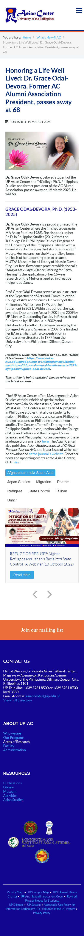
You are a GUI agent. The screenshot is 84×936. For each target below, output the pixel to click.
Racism (63, 482)
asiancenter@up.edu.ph (43, 696)
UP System (34, 904)
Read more (21, 575)
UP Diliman (16, 904)
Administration (14, 750)
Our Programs (13, 737)
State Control (39, 491)
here (45, 441)
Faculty (8, 746)
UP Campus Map (38, 892)
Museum (9, 791)
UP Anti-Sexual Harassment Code (42, 896)
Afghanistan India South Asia (30, 473)
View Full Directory (17, 700)
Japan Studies (18, 482)
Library (8, 787)
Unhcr (12, 500)
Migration (43, 482)
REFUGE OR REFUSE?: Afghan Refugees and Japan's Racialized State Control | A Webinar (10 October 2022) (42, 559)
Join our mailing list (42, 630)
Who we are (12, 733)
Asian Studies (13, 800)
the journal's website (48, 454)
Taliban (61, 491)
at (31, 454)
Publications (12, 783)
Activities (10, 795)
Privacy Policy (41, 913)
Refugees (15, 491)
